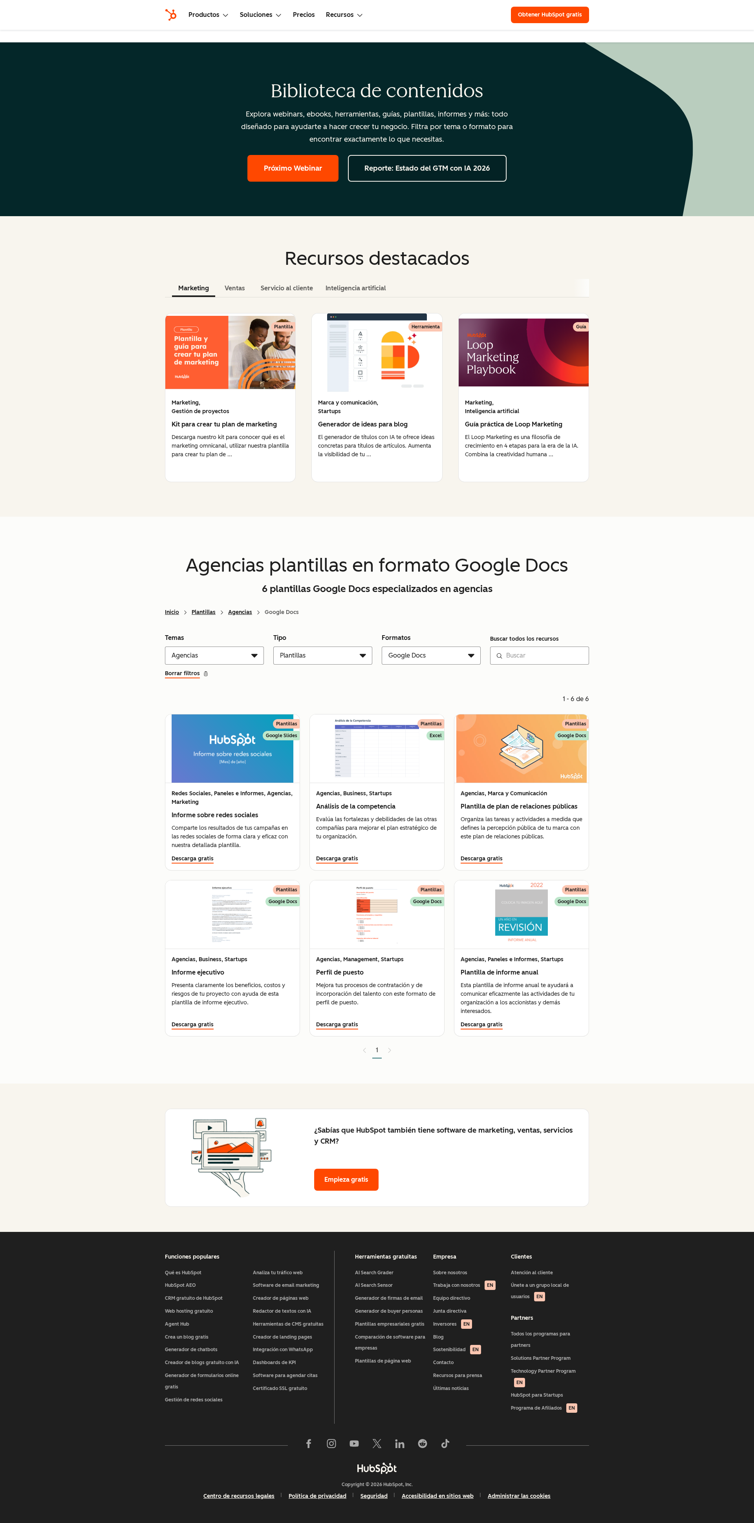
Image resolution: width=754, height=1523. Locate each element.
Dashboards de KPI (274, 1362)
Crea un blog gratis (187, 1337)
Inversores (451, 1324)
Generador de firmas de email (389, 1298)
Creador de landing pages (282, 1337)
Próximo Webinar (293, 168)
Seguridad (374, 1496)
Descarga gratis (193, 858)
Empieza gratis (346, 1179)
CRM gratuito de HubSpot (194, 1298)
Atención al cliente (532, 1272)
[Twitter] (377, 1445)
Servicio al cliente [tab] (287, 288)
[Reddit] (422, 1445)
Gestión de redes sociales (194, 1400)
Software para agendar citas (285, 1375)
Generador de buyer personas (389, 1311)
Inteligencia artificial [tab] (356, 288)
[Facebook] (309, 1445)
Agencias (240, 612)
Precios (304, 14)
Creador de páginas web (281, 1298)
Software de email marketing (286, 1285)
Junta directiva (450, 1311)
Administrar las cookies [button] (519, 1496)
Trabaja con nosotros (463, 1285)
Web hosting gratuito (189, 1311)
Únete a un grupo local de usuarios (540, 1291)
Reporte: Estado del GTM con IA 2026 (427, 168)
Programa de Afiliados (543, 1408)
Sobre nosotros (450, 1272)
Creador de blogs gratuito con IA (202, 1362)
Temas (174, 637)
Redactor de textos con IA (282, 1311)
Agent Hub (177, 1324)
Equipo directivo (451, 1298)
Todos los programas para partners (540, 1339)
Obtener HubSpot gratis (550, 14)
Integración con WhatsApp (283, 1349)
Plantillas (204, 612)
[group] (230, 397)
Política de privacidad (317, 1496)
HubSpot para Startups (537, 1395)
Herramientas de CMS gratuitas (288, 1324)
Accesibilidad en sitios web (438, 1496)
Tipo (279, 637)
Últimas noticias (451, 1388)
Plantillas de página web (383, 1361)
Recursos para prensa (457, 1375)
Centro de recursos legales (239, 1496)
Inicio (172, 612)
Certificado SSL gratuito (280, 1388)
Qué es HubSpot (183, 1272)
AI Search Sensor (374, 1285)
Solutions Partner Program (541, 1358)
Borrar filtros (182, 673)
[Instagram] (331, 1445)
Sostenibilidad (456, 1349)
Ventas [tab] (235, 288)
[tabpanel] (377, 397)
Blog (438, 1337)
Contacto (443, 1362)
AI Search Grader (374, 1272)
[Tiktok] (445, 1445)
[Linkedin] (400, 1445)
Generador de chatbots (191, 1349)
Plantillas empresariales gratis (390, 1324)
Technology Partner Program (543, 1376)
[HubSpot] (171, 15)
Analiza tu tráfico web (278, 1272)
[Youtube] (354, 1445)
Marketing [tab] (193, 288)
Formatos (396, 637)
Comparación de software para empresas (390, 1342)
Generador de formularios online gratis (202, 1381)
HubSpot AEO (180, 1285)
